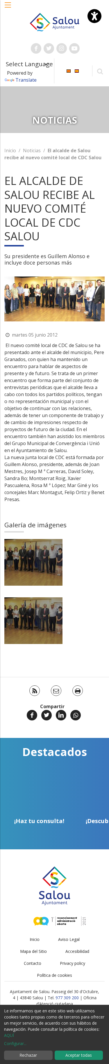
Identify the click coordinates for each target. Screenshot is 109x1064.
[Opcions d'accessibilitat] (94, 16)
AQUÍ (9, 1035)
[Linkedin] (61, 715)
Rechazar (28, 1055)
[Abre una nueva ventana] (36, 48)
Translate (26, 80)
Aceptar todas (78, 1055)
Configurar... (15, 1043)
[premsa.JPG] (33, 562)
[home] (55, 21)
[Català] (69, 70)
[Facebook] (32, 715)
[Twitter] (46, 715)
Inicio (10, 150)
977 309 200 (67, 997)
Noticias (32, 150)
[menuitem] (68, 70)
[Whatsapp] (75, 715)
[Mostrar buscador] (99, 71)
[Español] (77, 70)
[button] (8, 8)
